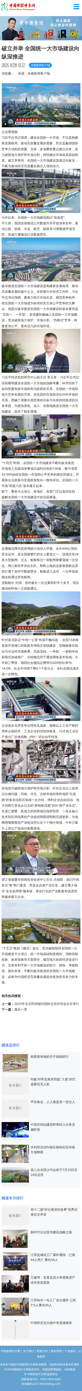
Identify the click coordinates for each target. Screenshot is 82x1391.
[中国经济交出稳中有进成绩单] (15, 1329)
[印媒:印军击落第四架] (15, 1085)
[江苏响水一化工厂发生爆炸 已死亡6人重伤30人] (15, 1306)
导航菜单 (76, 7)
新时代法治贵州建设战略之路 (51, 1232)
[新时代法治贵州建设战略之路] (15, 1238)
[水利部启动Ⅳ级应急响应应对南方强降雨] (15, 1153)
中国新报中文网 (18, 6)
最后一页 (20, 1009)
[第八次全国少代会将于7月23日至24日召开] (15, 1174)
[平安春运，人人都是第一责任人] (15, 1108)
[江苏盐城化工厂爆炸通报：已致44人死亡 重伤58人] (15, 1261)
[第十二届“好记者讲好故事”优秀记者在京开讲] (15, 1216)
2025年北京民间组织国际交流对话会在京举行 (46, 1004)
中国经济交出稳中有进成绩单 (51, 1323)
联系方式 (42, 1351)
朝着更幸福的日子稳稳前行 (50, 1056)
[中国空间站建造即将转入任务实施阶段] (15, 1129)
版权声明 (56, 1351)
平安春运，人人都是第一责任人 (53, 1102)
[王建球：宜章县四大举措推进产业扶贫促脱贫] (15, 1283)
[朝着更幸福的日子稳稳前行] (15, 1063)
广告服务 (70, 1351)
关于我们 (28, 1351)
